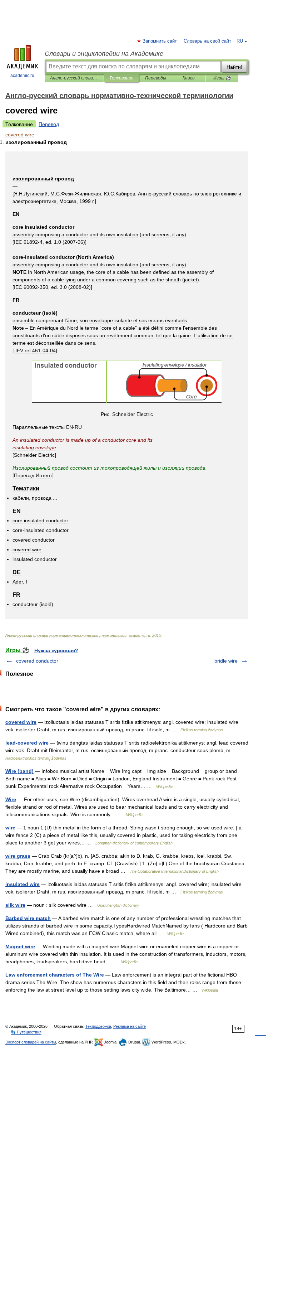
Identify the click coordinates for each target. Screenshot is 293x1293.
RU (240, 41)
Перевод (49, 124)
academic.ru (22, 75)
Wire (10, 799)
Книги (189, 78)
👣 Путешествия (26, 1032)
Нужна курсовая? (56, 650)
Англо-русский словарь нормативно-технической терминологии (74, 78)
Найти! (234, 67)
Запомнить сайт (160, 41)
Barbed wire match (28, 918)
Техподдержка (98, 1026)
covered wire (20, 722)
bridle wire (226, 661)
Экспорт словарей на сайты (30, 1042)
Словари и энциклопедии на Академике (104, 53)
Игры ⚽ (222, 78)
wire (10, 827)
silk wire (15, 905)
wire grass (17, 856)
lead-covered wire (27, 743)
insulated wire (22, 884)
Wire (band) (19, 771)
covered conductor (37, 661)
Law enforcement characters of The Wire (54, 975)
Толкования (121, 78)
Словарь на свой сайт (207, 41)
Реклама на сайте (129, 1026)
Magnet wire (20, 946)
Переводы (155, 78)
